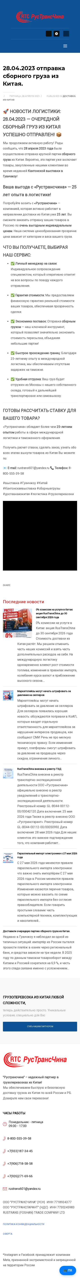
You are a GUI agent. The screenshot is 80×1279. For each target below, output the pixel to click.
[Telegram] (56, 34)
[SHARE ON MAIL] (33, 591)
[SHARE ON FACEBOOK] (13, 591)
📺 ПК (67, 1270)
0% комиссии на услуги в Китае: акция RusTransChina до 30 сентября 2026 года (54, 613)
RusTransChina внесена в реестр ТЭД (39, 768)
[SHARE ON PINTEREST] (26, 591)
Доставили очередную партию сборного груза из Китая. (36, 931)
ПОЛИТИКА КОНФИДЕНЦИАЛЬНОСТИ (23, 1224)
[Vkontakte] (49, 34)
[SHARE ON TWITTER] (6, 591)
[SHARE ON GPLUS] (19, 591)
